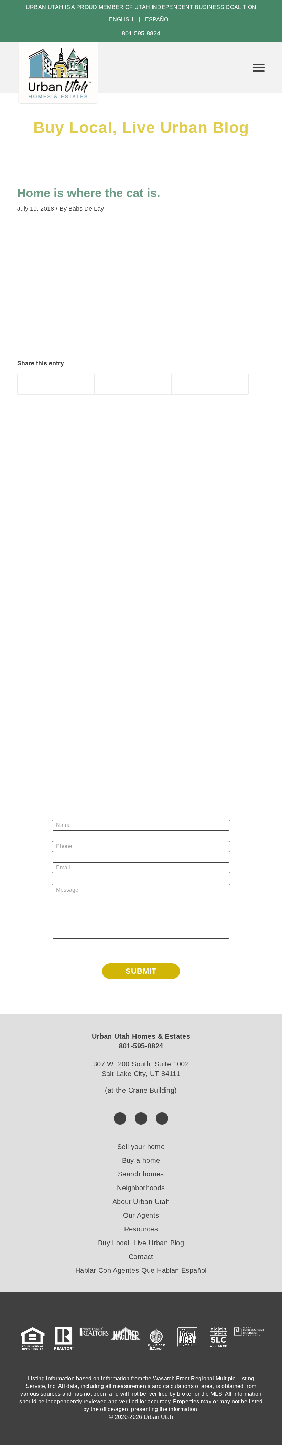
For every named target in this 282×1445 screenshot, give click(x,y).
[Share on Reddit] (191, 384)
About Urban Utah (141, 1201)
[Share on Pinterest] (114, 384)
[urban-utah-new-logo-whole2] (58, 73)
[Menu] (255, 67)
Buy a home (141, 1160)
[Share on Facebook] (37, 384)
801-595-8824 (141, 33)
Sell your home (141, 1146)
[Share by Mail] (229, 384)
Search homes (141, 1174)
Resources (141, 1229)
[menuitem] (255, 67)
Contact (141, 1256)
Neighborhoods (141, 1188)
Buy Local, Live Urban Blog (141, 1243)
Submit (141, 971)
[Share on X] (75, 384)
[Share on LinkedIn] (152, 384)
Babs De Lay (86, 208)
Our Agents (141, 1215)
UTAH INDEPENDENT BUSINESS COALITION (195, 7)
